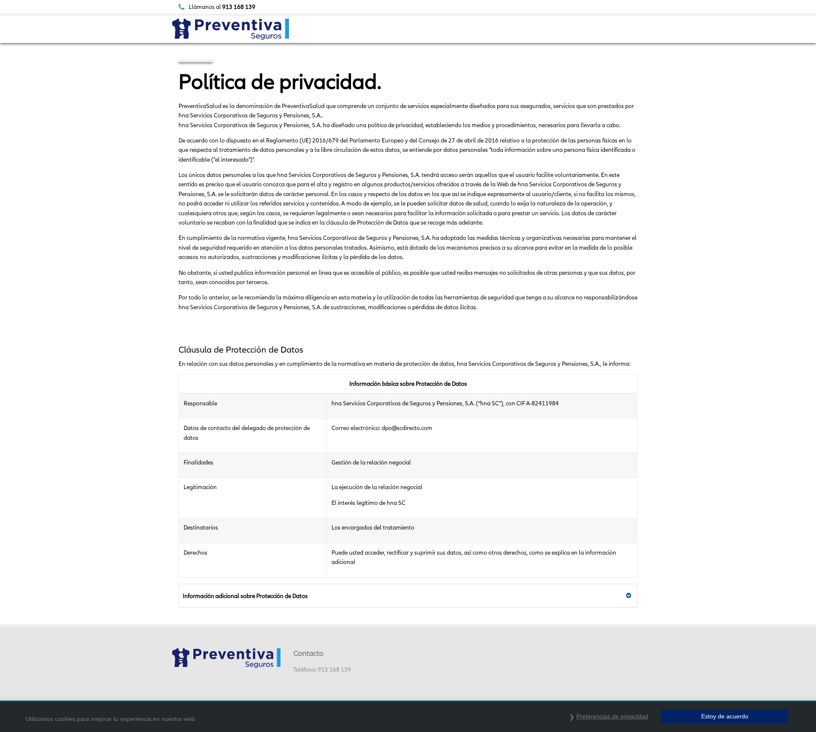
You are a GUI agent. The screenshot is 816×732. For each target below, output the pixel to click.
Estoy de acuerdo (724, 716)
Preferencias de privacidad (612, 716)
